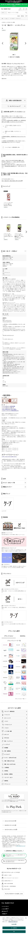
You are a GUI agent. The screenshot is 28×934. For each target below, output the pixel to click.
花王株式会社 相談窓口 (10, 166)
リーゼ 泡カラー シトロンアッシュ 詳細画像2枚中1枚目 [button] (13, 54)
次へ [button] (25, 43)
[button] (14, 100)
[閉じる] (25, 918)
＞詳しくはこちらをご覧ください (9, 456)
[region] (14, 925)
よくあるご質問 (4, 908)
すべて (3, 12)
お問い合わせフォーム (20, 845)
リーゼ (6, 18)
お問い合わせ (4, 911)
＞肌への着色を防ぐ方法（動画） (9, 409)
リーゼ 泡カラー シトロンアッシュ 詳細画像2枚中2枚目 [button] (15, 54)
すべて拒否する (14, 927)
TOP (2, 18)
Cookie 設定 (14, 924)
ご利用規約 (4, 913)
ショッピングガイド (5, 906)
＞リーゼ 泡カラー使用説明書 (8, 406)
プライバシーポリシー (13, 921)
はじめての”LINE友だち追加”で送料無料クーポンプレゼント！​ (14, 5)
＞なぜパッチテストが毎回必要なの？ (10, 410)
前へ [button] (2, 43)
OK (14, 931)
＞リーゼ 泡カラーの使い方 (8, 407)
